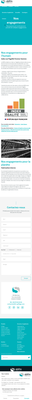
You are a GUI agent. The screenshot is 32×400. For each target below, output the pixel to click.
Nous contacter (21, 351)
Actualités (17, 12)
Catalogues (24, 12)
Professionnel (12, 249)
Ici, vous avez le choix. (7, 392)
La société (4, 6)
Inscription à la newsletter (6, 353)
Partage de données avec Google (10, 390)
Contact (4, 18)
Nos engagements (21, 346)
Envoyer (26, 278)
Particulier (19, 249)
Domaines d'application (7, 12)
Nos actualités (20, 347)
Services (17, 6)
